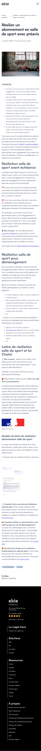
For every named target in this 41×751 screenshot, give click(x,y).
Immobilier (12, 671)
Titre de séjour (13, 689)
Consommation (14, 682)
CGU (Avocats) (13, 714)
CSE (10, 642)
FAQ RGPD (12, 729)
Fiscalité (11, 667)
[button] (37, 3)
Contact (11, 653)
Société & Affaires (14, 685)
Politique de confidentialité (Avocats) (20, 721)
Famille (11, 664)
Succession (12, 675)
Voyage (11, 692)
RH (10, 645)
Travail (11, 696)
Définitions (12, 732)
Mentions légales (14, 739)
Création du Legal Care (16, 631)
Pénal (10, 678)
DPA (10, 736)
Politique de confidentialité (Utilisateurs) (21, 718)
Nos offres (12, 649)
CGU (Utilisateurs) (14, 711)
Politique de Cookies (15, 725)
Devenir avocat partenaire (17, 707)
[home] (5, 3)
